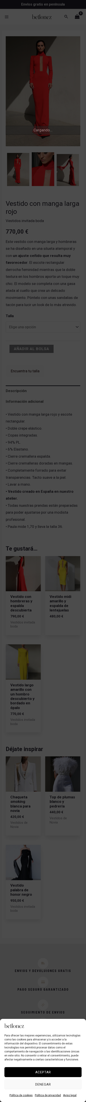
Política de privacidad (48, 1095)
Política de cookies (21, 1095)
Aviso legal (70, 1095)
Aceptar (43, 1072)
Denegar (43, 1084)
